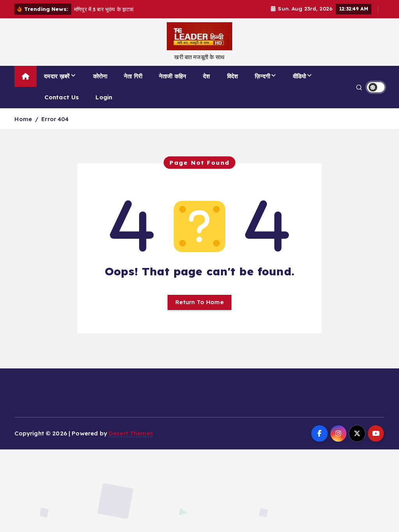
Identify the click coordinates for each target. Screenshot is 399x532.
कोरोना (100, 76)
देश (206, 76)
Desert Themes (131, 433)
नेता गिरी (133, 76)
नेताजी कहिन (172, 76)
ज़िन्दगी (262, 76)
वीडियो (299, 76)
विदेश (232, 76)
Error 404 (55, 119)
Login (103, 97)
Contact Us (61, 97)
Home (23, 119)
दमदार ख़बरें (57, 76)
